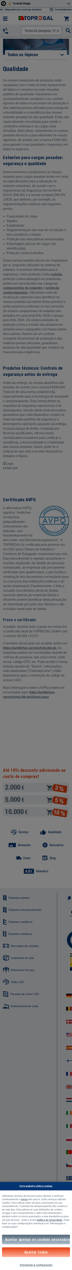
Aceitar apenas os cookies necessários (37, 1239)
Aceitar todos (36, 1252)
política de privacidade (49, 1220)
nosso (24, 1199)
